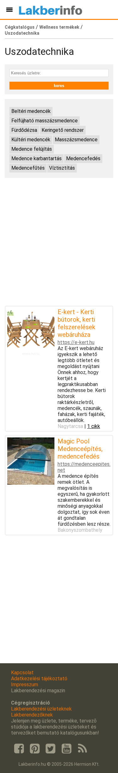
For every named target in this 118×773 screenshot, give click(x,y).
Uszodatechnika (22, 33)
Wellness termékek (59, 27)
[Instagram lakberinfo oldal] (34, 748)
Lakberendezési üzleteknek (41, 709)
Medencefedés (83, 158)
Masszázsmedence (76, 140)
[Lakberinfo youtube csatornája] (66, 748)
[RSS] (82, 748)
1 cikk (93, 426)
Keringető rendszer (63, 130)
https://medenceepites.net (84, 467)
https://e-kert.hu (76, 342)
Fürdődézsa (24, 130)
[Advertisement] (59, 242)
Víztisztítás (62, 168)
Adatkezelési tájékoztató (39, 679)
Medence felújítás (31, 149)
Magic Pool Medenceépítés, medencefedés (80, 448)
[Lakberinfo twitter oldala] (51, 748)
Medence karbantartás (36, 158)
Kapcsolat (22, 673)
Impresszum (24, 685)
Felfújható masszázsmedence (44, 121)
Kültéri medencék (30, 140)
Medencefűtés (28, 168)
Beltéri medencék (31, 111)
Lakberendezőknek (32, 715)
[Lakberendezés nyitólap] (50, 9)
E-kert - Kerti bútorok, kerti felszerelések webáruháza (76, 323)
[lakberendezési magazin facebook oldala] (19, 748)
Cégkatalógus (20, 27)
